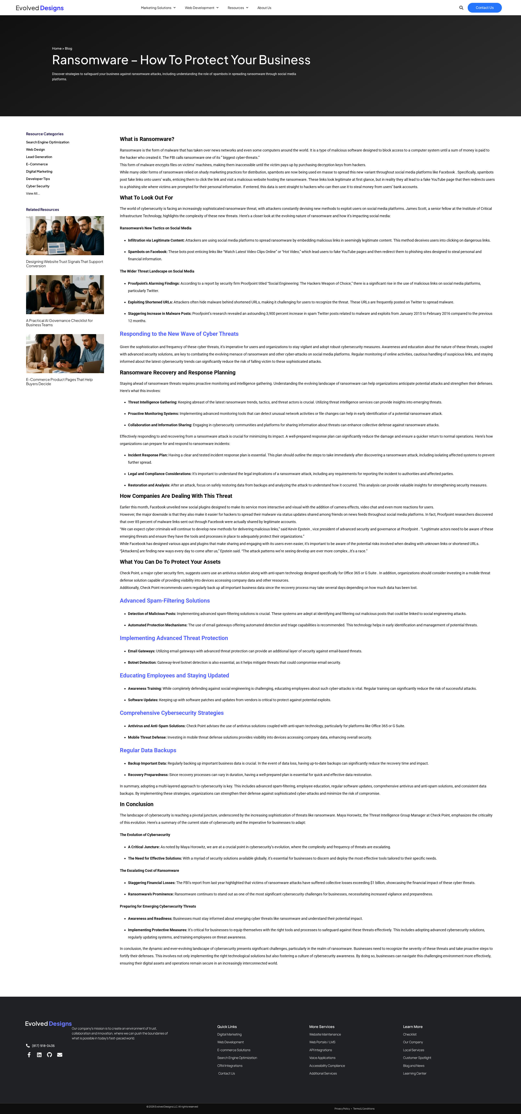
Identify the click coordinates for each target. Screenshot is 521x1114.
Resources (236, 7)
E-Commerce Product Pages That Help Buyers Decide (59, 381)
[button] (461, 8)
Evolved (40, 8)
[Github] (49, 1055)
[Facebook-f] (29, 1055)
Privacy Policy (342, 1108)
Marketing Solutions (156, 7)
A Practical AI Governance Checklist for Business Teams (59, 322)
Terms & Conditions (363, 1108)
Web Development (199, 7)
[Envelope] (60, 1055)
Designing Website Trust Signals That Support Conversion (64, 263)
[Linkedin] (39, 1055)
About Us (264, 7)
